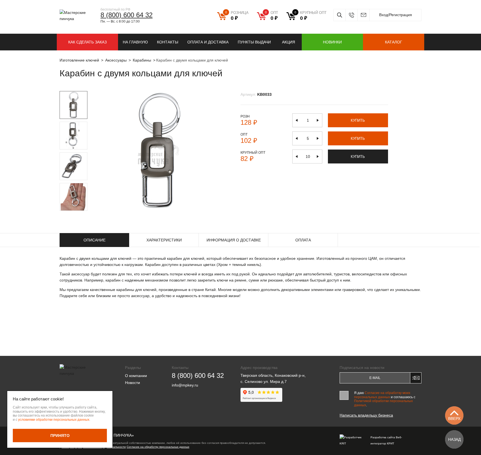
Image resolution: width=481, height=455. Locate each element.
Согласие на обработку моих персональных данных (382, 395)
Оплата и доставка (208, 42)
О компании (136, 375)
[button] (67, 214)
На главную (135, 42)
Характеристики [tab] (164, 240)
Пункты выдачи (254, 42)
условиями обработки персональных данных (53, 420)
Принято (60, 435)
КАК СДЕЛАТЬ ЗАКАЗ (87, 42)
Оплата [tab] (303, 240)
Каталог (393, 42)
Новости (132, 382)
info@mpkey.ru (363, 15)
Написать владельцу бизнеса (366, 415)
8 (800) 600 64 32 (126, 15)
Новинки (332, 42)
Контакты (167, 42)
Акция (288, 42)
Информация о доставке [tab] (234, 240)
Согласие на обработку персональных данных (158, 446)
